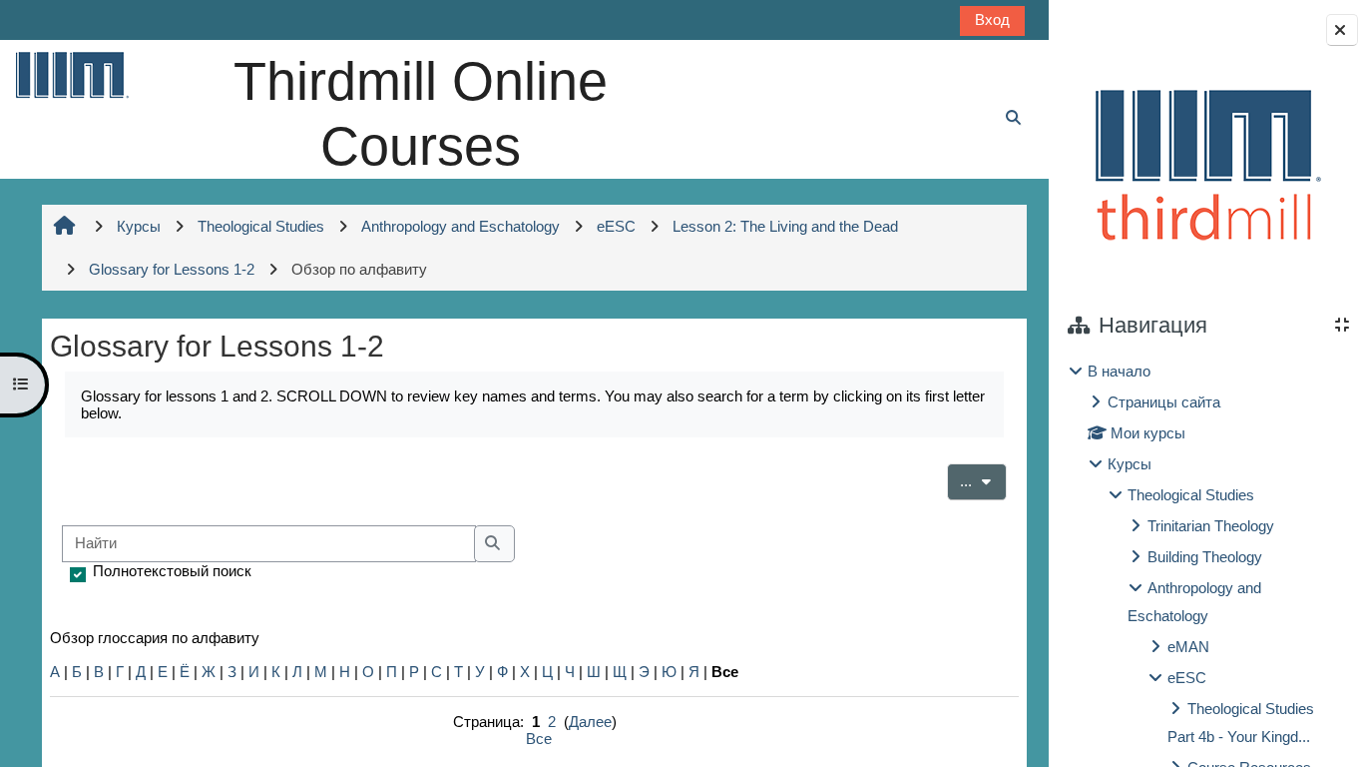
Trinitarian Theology (1210, 525)
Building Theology (1204, 556)
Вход (992, 19)
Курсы (1129, 463)
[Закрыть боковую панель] (1342, 30)
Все (539, 738)
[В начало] (71, 74)
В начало (1119, 371)
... (983, 480)
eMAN (1188, 646)
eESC (1186, 677)
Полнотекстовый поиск (172, 570)
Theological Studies (1191, 494)
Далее (590, 721)
